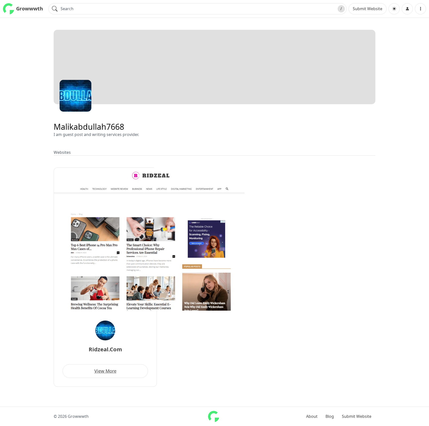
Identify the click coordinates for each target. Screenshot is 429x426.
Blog (329, 416)
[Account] (407, 8)
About (312, 416)
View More (105, 371)
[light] (394, 8)
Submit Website (367, 8)
